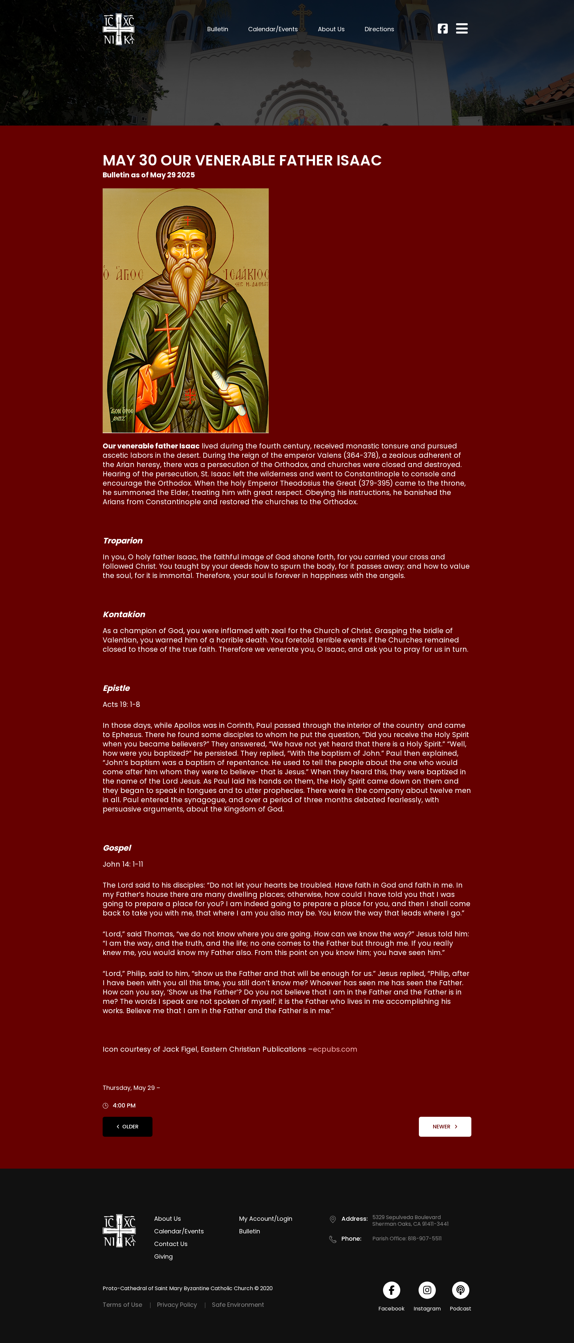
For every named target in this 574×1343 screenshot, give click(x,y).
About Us (331, 29)
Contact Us (171, 1244)
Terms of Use (122, 1304)
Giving (163, 1256)
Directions (379, 29)
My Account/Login (265, 1218)
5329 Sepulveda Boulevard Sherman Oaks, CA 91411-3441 (410, 1220)
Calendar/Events (273, 29)
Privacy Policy (177, 1304)
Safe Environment (238, 1304)
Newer (442, 1126)
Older (130, 1126)
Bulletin (217, 29)
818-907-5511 (425, 1238)
